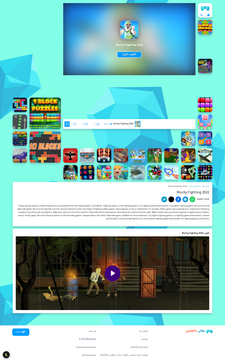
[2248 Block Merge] (205, 138)
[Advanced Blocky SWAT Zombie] (154, 155)
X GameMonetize (87, 339)
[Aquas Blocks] (104, 172)
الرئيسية (205, 7)
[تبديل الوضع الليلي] (6, 354)
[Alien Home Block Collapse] (205, 172)
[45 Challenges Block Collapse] (20, 138)
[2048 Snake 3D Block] (20, 122)
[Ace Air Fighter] (205, 155)
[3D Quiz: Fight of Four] (188, 138)
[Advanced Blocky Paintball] (171, 155)
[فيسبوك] (178, 199)
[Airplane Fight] (70, 155)
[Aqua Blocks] (121, 172)
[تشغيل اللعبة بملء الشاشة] (67, 124)
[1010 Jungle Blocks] (205, 27)
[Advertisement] (37, 49)
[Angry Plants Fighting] (154, 172)
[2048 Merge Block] (205, 122)
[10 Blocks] (45, 147)
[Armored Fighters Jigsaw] (70, 172)
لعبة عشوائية (89, 355)
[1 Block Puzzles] (45, 113)
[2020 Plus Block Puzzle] (20, 105)
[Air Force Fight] (87, 155)
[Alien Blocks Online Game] (20, 155)
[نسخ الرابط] (164, 199)
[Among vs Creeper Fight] (188, 172)
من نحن (92, 331)
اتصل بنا (143, 331)
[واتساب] (192, 199)
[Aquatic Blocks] (87, 172)
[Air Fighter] (104, 155)
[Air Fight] (121, 155)
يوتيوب (144, 339)
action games (195, 187)
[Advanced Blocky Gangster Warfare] (188, 155)
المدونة (19, 332)
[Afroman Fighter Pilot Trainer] (138, 155)
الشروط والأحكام (139, 347)
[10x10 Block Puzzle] (205, 66)
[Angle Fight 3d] (171, 172)
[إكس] (171, 199)
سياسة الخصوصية (86, 347)
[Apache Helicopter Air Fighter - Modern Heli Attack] (138, 172)
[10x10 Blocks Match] (205, 105)
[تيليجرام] (185, 199)
